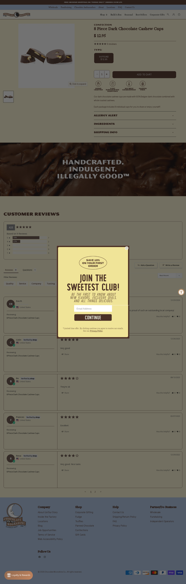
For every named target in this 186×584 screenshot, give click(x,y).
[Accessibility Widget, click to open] (181, 292)
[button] (93, 275)
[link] (93, 331)
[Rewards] (18, 575)
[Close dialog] (126, 248)
